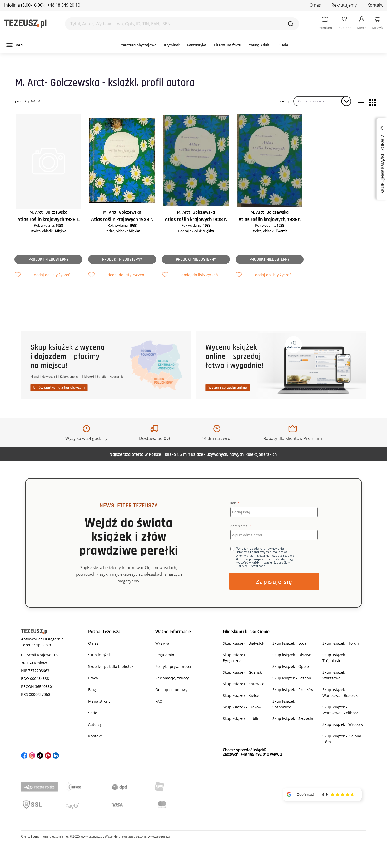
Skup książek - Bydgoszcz (235, 657)
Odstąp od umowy (171, 689)
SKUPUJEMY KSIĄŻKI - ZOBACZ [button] (382, 163)
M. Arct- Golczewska (48, 212)
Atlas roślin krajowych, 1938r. (270, 219)
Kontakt (375, 5)
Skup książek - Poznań (291, 678)
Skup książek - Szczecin (292, 718)
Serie (283, 45)
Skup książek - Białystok (243, 643)
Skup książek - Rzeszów (292, 689)
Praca (93, 678)
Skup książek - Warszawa (334, 675)
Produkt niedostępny (48, 259)
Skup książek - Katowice (243, 683)
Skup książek (99, 654)
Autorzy (95, 724)
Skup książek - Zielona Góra (341, 738)
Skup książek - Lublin (241, 718)
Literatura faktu (227, 45)
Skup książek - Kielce (241, 695)
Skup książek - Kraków (242, 706)
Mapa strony (99, 701)
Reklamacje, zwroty (172, 678)
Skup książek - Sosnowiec (284, 704)
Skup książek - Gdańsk (242, 672)
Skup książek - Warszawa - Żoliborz (340, 709)
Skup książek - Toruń (340, 643)
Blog (92, 689)
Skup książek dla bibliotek (110, 666)
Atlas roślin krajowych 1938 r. (48, 219)
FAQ (158, 701)
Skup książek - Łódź (289, 643)
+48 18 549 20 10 (63, 5)
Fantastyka (196, 45)
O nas (315, 5)
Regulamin (164, 654)
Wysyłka (162, 643)
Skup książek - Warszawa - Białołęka (341, 692)
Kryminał (172, 45)
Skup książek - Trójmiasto (334, 657)
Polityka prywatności (173, 666)
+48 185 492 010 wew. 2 (261, 754)
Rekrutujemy (344, 5)
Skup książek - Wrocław (342, 724)
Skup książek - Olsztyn (291, 654)
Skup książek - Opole (290, 666)
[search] (291, 24)
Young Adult (259, 45)
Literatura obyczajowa (137, 45)
